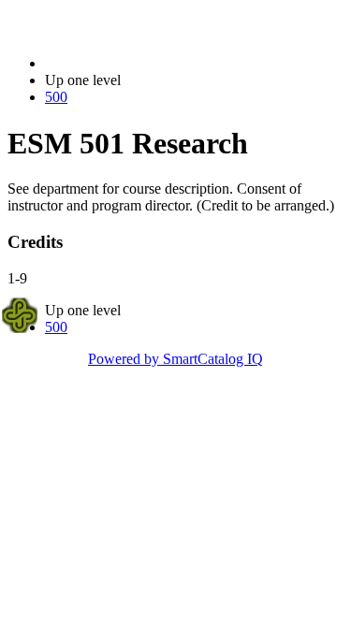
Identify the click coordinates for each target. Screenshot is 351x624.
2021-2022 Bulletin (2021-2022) (141, 63)
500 (56, 97)
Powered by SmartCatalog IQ (175, 359)
